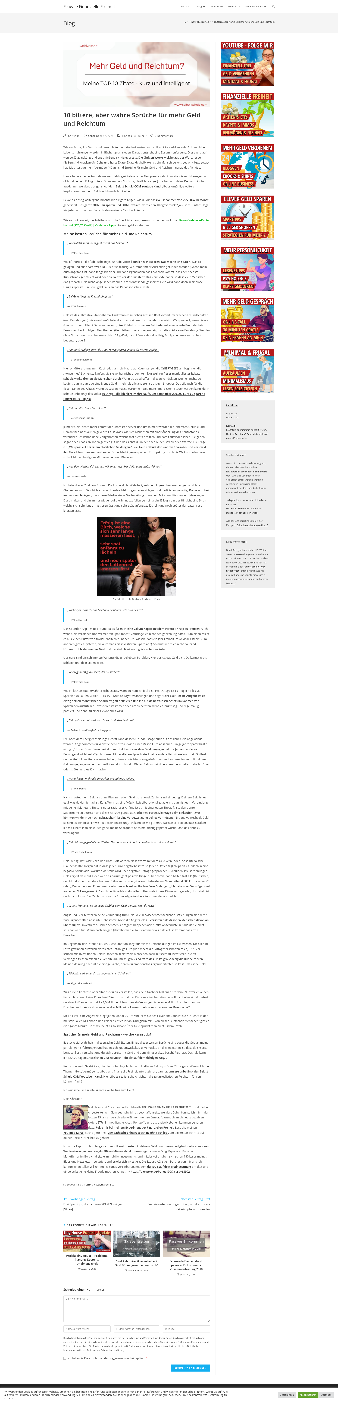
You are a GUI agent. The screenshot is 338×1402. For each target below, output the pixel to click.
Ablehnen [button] (326, 1394)
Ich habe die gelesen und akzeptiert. (107, 1358)
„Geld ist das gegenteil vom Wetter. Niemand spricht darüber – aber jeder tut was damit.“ (121, 842)
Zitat (112, 1184)
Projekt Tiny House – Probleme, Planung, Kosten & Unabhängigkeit (87, 1260)
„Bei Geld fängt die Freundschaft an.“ (90, 296)
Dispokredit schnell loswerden (242, 512)
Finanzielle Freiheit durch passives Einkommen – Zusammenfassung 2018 (186, 1265)
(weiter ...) (231, 583)
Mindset (96, 1184)
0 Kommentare (164, 135)
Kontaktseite (240, 438)
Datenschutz (232, 417)
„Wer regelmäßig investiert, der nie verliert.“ (93, 672)
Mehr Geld (85, 1184)
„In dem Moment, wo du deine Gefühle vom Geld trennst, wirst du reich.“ (111, 906)
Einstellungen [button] (287, 1394)
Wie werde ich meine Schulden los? (244, 508)
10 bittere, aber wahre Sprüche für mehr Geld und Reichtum (243, 21)
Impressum (232, 413)
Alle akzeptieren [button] (308, 1394)
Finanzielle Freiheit (134, 135)
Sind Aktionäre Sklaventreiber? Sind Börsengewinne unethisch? (136, 1263)
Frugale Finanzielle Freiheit (89, 6)
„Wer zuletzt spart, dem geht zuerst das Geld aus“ (97, 243)
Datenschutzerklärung (99, 1358)
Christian (74, 135)
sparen (105, 1184)
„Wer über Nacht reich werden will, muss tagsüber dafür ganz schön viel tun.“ (114, 466)
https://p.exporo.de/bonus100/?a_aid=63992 (160, 1172)
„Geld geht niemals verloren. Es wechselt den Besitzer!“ (100, 720)
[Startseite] (185, 21)
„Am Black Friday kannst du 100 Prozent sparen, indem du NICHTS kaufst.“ (113, 350)
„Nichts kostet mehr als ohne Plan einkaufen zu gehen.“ (101, 779)
